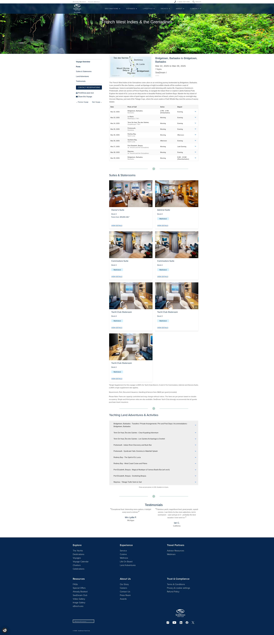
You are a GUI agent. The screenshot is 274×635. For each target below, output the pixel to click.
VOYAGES (130, 8)
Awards (123, 598)
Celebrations (78, 568)
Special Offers (79, 587)
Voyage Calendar (81, 561)
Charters (77, 565)
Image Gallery (79, 602)
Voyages (77, 557)
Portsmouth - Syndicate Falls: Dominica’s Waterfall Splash (136, 451)
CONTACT (194, 8)
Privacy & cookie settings (178, 587)
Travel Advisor (94, 2)
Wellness (124, 557)
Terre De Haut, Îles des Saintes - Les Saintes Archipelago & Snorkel (139, 439)
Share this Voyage (85, 96)
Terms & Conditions (176, 584)
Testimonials (81, 81)
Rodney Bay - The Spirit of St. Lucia (127, 457)
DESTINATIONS (111, 8)
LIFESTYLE (148, 8)
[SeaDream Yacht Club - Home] (180, 613)
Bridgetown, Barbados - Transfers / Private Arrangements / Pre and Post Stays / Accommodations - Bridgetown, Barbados (151, 425)
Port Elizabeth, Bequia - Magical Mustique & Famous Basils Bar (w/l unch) (142, 470)
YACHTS (164, 8)
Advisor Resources (175, 550)
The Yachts (78, 550)
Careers (123, 587)
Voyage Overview (83, 62)
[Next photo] (150, 195)
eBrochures (78, 606)
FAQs (75, 584)
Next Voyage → (97, 102)
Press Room (125, 595)
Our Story (124, 584)
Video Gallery (79, 598)
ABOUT (179, 8)
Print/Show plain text (86, 93)
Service (123, 550)
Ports (78, 67)
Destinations (78, 554)
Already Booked (79, 2)
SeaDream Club (80, 595)
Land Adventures (82, 76)
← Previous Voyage (82, 102)
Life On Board (126, 561)
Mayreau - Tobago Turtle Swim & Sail (128, 482)
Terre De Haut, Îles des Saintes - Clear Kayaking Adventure (136, 433)
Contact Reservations (89, 87)
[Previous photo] (111, 195)
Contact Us (125, 591)
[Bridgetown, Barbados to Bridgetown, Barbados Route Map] (130, 67)
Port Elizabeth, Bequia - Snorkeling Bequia (130, 476)
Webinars (171, 554)
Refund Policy (173, 591)
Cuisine (123, 554)
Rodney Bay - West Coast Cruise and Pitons (130, 463)
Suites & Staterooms (84, 71)
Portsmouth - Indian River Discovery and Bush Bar (133, 445)
